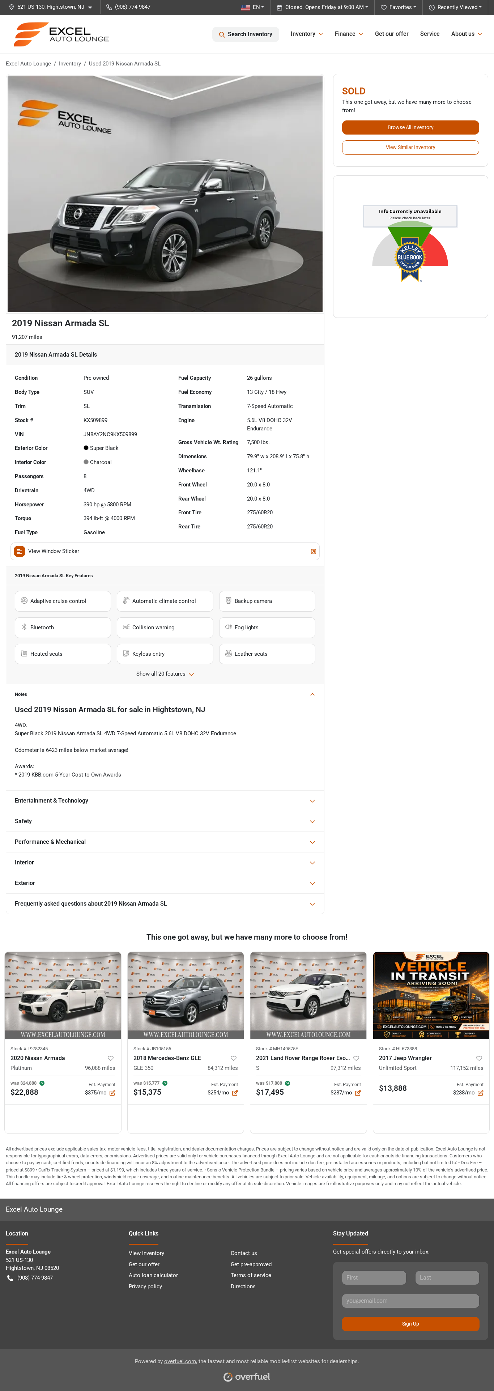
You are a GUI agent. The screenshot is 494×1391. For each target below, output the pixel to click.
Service (430, 33)
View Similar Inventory (410, 147)
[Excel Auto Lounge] (61, 34)
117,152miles (467, 1068)
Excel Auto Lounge (28, 63)
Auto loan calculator (153, 1275)
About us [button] (462, 33)
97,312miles (346, 1068)
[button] (53, 7)
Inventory (70, 63)
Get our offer (392, 33)
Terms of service (251, 1275)
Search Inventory (250, 34)
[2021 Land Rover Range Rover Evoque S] (308, 995)
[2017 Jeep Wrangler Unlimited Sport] (431, 995)
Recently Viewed (457, 7)
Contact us (244, 1253)
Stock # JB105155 (152, 1048)
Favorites (400, 7)
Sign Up (410, 1324)
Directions (243, 1286)
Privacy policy (145, 1286)
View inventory (146, 1253)
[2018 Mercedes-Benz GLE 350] (186, 995)
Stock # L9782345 (29, 1048)
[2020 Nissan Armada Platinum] (63, 995)
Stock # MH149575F (277, 1048)
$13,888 (393, 1088)
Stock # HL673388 (398, 1048)
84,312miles (223, 1068)
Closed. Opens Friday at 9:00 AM (324, 7)
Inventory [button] (303, 33)
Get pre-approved (251, 1264)
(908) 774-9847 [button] (132, 7)
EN (256, 7)
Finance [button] (345, 33)
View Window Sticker (53, 551)
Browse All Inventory (411, 127)
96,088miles (100, 1068)
